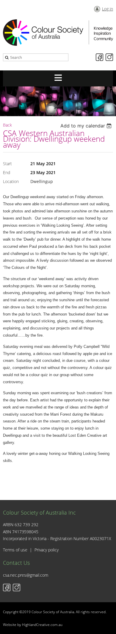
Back (7, 125)
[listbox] (86, 125)
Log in (107, 9)
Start (7, 163)
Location (11, 181)
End (6, 172)
